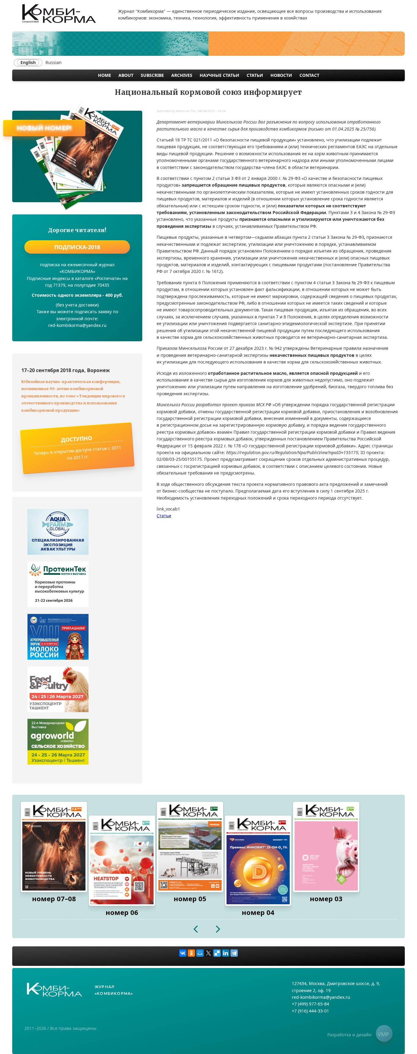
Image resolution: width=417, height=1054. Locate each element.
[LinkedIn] (225, 953)
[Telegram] (234, 953)
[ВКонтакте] (183, 953)
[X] (208, 953)
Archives (181, 75)
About (125, 75)
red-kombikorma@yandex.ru (321, 997)
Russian (53, 62)
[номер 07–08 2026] (53, 847)
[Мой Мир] (200, 953)
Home (104, 75)
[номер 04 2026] (258, 860)
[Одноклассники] (191, 953)
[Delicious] (217, 953)
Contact (309, 75)
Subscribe (152, 75)
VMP (383, 1034)
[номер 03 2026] (326, 847)
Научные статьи (219, 75)
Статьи (255, 75)
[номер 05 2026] (190, 847)
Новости (281, 75)
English (28, 62)
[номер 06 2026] (122, 860)
